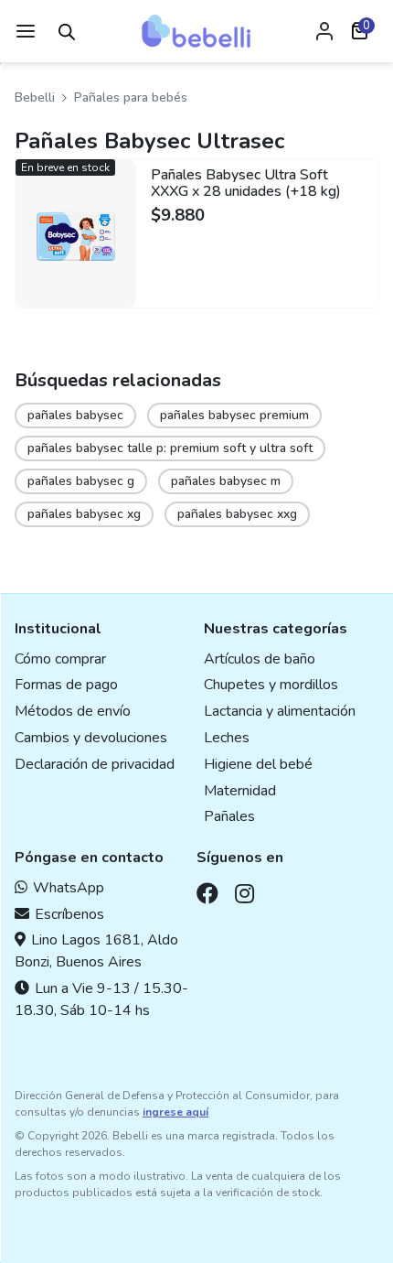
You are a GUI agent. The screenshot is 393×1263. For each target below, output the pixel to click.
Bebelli (35, 97)
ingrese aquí (175, 1112)
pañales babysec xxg (237, 514)
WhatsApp (68, 888)
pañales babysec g (80, 481)
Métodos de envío (73, 711)
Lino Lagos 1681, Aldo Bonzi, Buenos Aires (96, 951)
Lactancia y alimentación (280, 711)
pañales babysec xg (84, 514)
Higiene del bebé (258, 764)
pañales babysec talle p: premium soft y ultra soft (170, 448)
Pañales (229, 816)
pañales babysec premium (234, 415)
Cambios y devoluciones (91, 738)
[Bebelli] (196, 31)
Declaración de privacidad (95, 764)
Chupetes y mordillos (271, 685)
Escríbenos (69, 914)
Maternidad (240, 791)
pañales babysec (75, 415)
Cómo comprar (60, 659)
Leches (227, 738)
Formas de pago (66, 685)
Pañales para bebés (130, 97)
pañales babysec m (226, 481)
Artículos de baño (259, 659)
